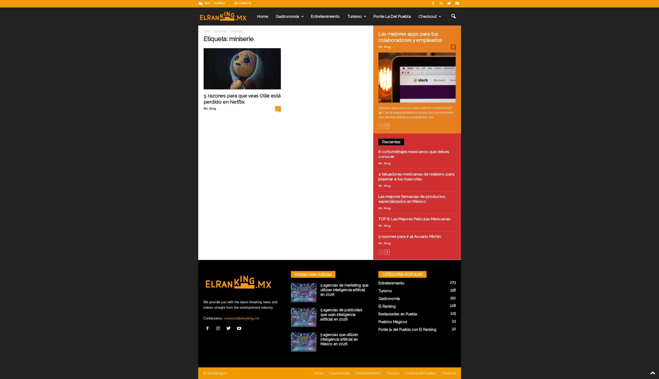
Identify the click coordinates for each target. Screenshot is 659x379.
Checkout (428, 16)
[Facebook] (433, 3)
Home (262, 16)
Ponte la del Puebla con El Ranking (407, 329)
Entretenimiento (325, 16)
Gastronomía (287, 16)
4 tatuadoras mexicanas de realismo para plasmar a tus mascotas (416, 176)
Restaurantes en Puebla (397, 314)
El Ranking (387, 306)
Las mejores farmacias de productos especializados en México (411, 199)
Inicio (207, 31)
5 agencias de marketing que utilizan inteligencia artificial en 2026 (344, 290)
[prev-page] (381, 126)
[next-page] (387, 126)
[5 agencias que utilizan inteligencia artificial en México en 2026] (304, 342)
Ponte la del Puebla (392, 16)
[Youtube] (457, 3)
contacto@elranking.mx (241, 318)
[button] (453, 16)
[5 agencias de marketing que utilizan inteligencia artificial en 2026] (304, 292)
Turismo (355, 16)
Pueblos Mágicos (392, 322)
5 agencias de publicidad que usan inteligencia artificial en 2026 (341, 314)
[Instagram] (441, 3)
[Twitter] (449, 3)
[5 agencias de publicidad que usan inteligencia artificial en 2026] (304, 317)
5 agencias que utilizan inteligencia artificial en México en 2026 (339, 339)
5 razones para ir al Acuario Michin (409, 236)
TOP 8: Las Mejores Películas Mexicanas (414, 219)
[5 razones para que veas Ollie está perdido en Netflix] (242, 68)
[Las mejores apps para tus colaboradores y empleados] (417, 78)
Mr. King (210, 108)
